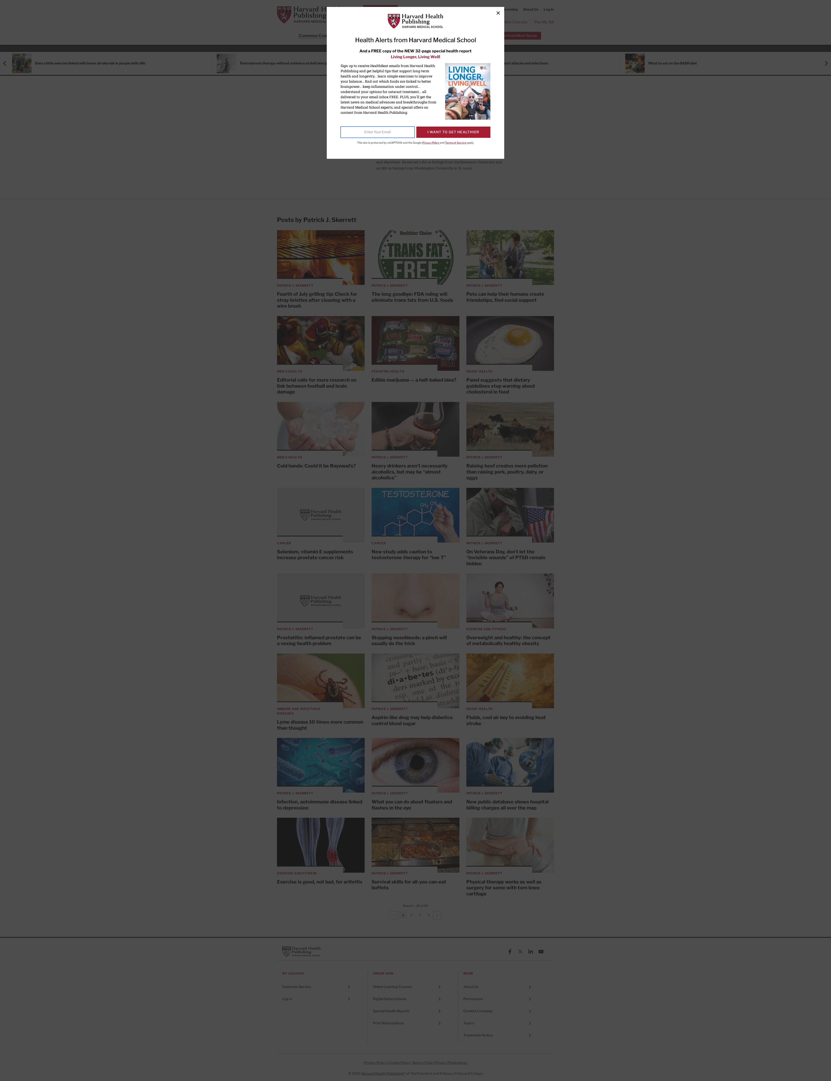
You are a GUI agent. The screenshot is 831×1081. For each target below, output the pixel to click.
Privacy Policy (430, 142)
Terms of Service (455, 142)
